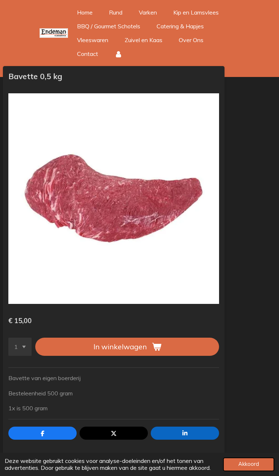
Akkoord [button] (248, 464)
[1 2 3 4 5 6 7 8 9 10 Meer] (20, 347)
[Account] (118, 54)
